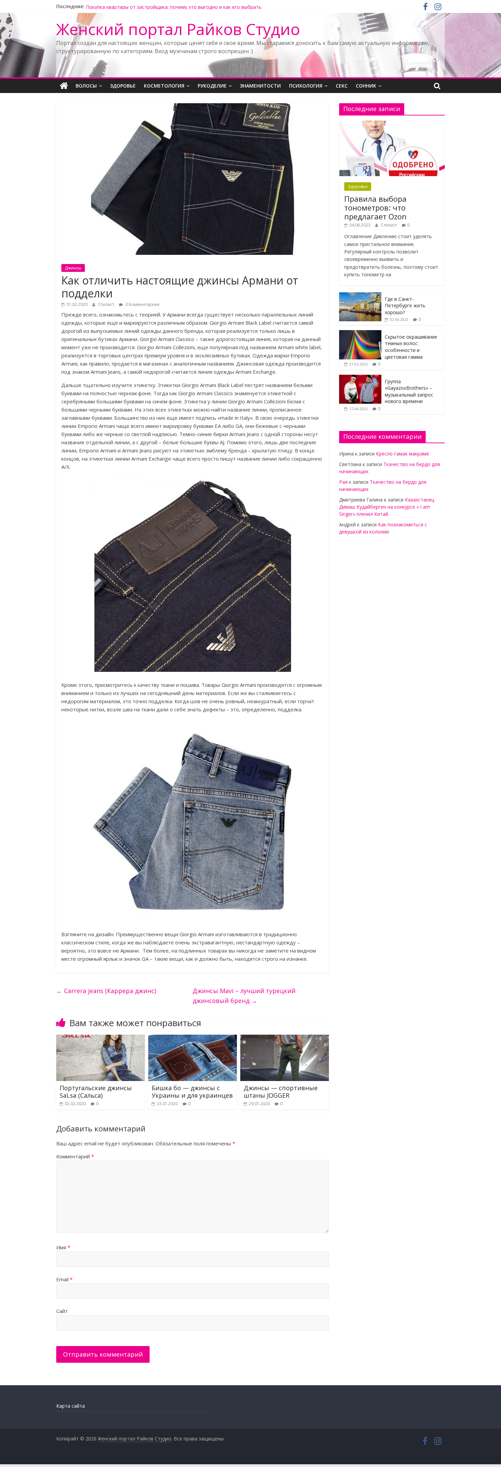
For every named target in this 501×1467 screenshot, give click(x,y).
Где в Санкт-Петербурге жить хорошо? (405, 305)
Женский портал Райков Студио (178, 29)
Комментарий (75, 1156)
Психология (305, 85)
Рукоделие (212, 85)
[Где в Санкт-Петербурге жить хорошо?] (360, 296)
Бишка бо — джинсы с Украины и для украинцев (192, 1091)
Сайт (62, 1311)
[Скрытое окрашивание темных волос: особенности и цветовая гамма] (360, 333)
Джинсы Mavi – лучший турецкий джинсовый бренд (244, 996)
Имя (63, 1247)
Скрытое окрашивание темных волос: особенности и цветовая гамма (411, 347)
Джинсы (73, 268)
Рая (343, 482)
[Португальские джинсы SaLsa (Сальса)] (100, 1039)
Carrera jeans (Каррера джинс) (106, 991)
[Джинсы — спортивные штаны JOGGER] (284, 1039)
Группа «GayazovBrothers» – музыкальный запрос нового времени (164, 6)
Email (64, 1279)
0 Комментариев (141, 304)
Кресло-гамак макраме (402, 453)
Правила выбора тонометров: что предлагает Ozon (375, 208)
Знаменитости (260, 85)
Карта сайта (70, 1406)
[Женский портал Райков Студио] (64, 86)
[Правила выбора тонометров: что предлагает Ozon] (392, 124)
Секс (342, 85)
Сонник (366, 85)
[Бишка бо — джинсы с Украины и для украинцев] (192, 1039)
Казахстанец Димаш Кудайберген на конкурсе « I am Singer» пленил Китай (386, 506)
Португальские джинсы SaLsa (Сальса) (96, 1091)
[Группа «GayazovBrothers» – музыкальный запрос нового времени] (360, 378)
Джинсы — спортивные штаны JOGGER (281, 1091)
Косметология (164, 85)
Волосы (86, 85)
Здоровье (123, 85)
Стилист (106, 304)
